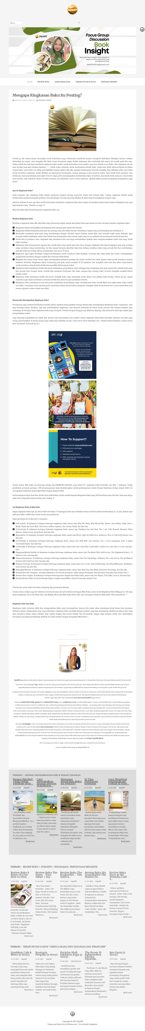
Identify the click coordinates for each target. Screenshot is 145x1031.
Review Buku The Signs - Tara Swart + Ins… (46, 875)
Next (123, 50)
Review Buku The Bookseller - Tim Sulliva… (71, 875)
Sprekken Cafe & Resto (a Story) (21, 954)
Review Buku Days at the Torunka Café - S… (119, 876)
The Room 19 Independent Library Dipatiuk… (93, 956)
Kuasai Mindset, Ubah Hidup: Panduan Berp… (23, 781)
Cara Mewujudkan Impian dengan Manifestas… (46, 782)
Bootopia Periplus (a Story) (46, 954)
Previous (21, 50)
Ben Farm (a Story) (117, 954)
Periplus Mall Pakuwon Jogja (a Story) (71, 955)
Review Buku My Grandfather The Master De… (95, 875)
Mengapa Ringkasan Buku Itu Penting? (71, 781)
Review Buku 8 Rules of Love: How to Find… (20, 875)
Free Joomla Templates (88, 1024)
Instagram (72, 1014)
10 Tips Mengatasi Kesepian (91, 781)
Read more (30, 841)
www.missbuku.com (91, 321)
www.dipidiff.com (108, 733)
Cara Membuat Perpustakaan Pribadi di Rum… (118, 781)
